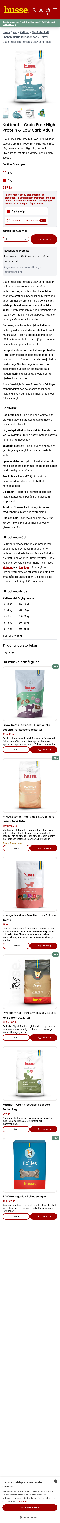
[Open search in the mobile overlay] (34, 10)
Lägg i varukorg (44, 239)
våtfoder (8, 567)
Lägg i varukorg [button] (44, 749)
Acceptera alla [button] (30, 1507)
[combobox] (56, 1481)
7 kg (10, 180)
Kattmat (25, 32)
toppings (24, 567)
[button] (30, 1517)
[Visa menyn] (55, 9)
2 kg (10, 172)
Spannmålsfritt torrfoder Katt (20, 37)
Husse (6, 32)
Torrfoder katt (40, 32)
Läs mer (21, 750)
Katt (15, 32)
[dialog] (30, 1500)
